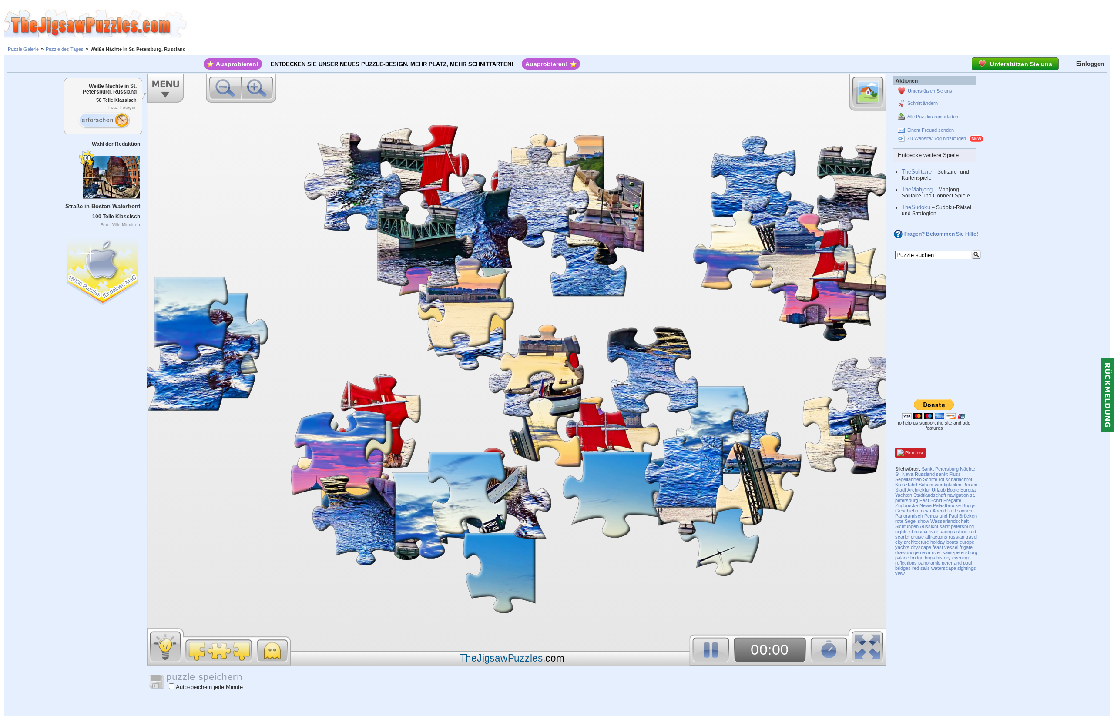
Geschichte (907, 510)
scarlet (902, 536)
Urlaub (939, 489)
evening (960, 557)
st (911, 531)
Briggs (969, 505)
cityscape (921, 547)
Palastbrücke (947, 505)
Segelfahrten (908, 479)
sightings (966, 568)
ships (962, 531)
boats (952, 542)
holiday (937, 542)
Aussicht (929, 526)
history (943, 557)
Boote (953, 489)
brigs (930, 557)
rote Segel (905, 521)
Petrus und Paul (941, 516)
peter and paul (957, 562)
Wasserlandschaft (949, 521)
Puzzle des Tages (65, 49)
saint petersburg (957, 526)
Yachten (903, 495)
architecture (916, 542)
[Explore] (104, 120)
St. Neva (904, 474)
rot (941, 479)
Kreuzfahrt (906, 484)
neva (926, 510)
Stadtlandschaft (929, 495)
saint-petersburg (960, 552)
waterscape (943, 568)
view (900, 573)
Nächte (967, 469)
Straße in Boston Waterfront (102, 206)
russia (920, 531)
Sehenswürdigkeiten (940, 484)
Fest (924, 500)
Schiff (936, 500)
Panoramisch (909, 516)
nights (901, 531)
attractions (936, 536)
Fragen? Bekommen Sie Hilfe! (941, 234)
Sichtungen (907, 526)
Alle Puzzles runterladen (932, 116)
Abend (939, 510)
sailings (947, 531)
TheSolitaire (917, 171)
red (972, 531)
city (899, 542)
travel (971, 536)
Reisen (970, 484)
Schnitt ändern (922, 103)
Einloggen (1090, 63)
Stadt (900, 489)
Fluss (955, 474)
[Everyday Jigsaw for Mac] (103, 269)
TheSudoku (916, 207)
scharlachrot (959, 479)
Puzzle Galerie (23, 49)
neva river (930, 552)
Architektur (918, 489)
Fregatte (952, 500)
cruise (917, 536)
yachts (902, 547)
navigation (958, 495)
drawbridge (907, 552)
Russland (925, 474)
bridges (903, 568)
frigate (966, 547)
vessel (951, 547)
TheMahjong (917, 189)
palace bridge (909, 557)
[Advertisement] (650, 23)
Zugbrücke (906, 505)
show (923, 521)
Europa (968, 489)
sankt (942, 474)
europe (967, 542)
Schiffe (930, 479)
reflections (906, 562)
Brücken (968, 516)
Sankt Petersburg (940, 469)
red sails (921, 568)
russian (956, 536)
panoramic (929, 562)
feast (938, 547)
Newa (925, 505)
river (933, 531)
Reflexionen (959, 510)
